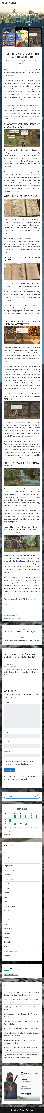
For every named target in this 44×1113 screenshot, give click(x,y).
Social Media (8, 929)
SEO (5, 924)
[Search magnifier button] (37, 796)
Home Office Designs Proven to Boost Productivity (21, 1028)
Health (6, 893)
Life (5, 902)
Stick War (7, 664)
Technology (8, 942)
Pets (5, 915)
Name (6, 732)
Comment (8, 702)
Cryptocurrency (9, 866)
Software (7, 933)
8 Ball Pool (16, 561)
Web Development (10, 951)
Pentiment (24, 153)
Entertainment (11, 616)
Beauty (6, 857)
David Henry (29, 61)
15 (15, 824)
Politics (6, 920)
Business (7, 861)
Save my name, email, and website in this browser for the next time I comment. (20, 762)
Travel (6, 946)
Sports (6, 938)
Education (7, 875)
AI (4, 852)
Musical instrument (11, 906)
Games (8, 618)
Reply (6, 680)
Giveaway (7, 888)
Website (7, 752)
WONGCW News (9, 3)
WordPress (8, 955)
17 (26, 824)
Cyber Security (9, 870)
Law (5, 897)
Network (7, 911)
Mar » (10, 834)
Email (6, 742)
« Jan (6, 834)
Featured (7, 884)
